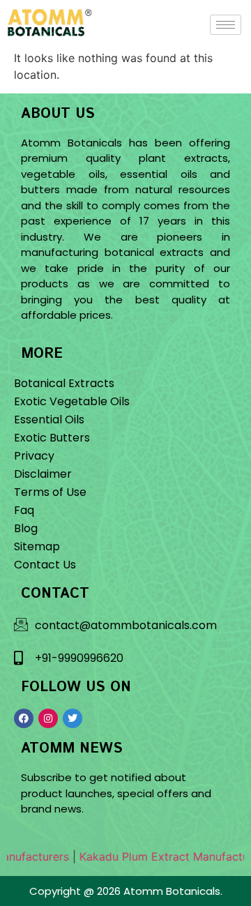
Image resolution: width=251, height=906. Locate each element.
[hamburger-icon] (225, 25)
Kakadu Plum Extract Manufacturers (155, 856)
